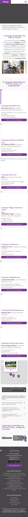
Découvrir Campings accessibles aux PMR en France (14, 389)
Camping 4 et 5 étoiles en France (11, 25)
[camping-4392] (11, 374)
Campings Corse (14, 480)
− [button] (2, 365)
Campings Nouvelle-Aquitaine (15, 483)
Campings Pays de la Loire (14, 487)
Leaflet (5, 383)
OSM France (24, 383)
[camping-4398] (18, 376)
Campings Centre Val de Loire (14, 478)
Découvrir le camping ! (14, 120)
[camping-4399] (13, 375)
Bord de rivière (14, 499)
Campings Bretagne (14, 477)
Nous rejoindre (14, 465)
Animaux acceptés (14, 503)
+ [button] (2, 362)
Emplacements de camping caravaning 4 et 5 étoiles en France (7, 438)
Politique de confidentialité (19, 511)
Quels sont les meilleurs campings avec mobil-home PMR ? (12, 403)
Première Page (8, 510)
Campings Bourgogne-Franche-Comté (14, 475)
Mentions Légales (6, 511)
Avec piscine (14, 501)
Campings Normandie (14, 482)
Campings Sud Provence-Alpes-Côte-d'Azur (15, 489)
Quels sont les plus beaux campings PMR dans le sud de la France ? (11, 416)
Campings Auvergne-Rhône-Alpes (14, 473)
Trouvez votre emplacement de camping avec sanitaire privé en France (18, 438)
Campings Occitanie (15, 485)
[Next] (24, 437)
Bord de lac (14, 497)
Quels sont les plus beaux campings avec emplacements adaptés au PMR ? (11, 409)
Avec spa (14, 504)
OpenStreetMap (14, 383)
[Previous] (3, 437)
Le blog (22, 510)
